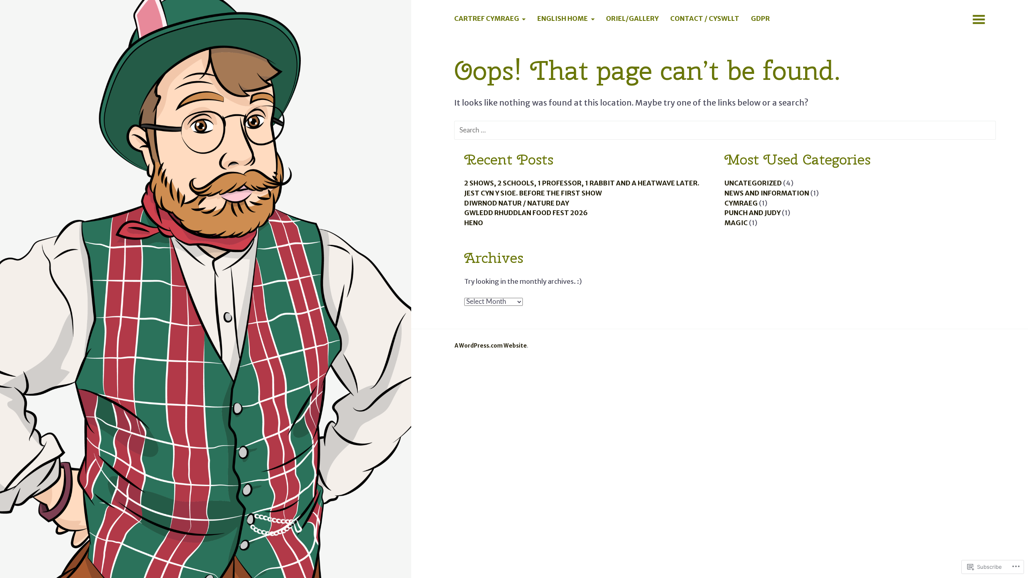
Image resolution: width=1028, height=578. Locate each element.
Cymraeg (741, 203)
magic (736, 223)
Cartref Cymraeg (486, 18)
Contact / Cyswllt (704, 18)
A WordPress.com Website (491, 345)
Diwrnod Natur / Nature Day (516, 203)
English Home (562, 18)
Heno (473, 223)
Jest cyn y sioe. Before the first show (533, 193)
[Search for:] (725, 129)
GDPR (760, 18)
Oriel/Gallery (632, 18)
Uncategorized (753, 183)
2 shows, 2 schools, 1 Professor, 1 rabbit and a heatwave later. (582, 183)
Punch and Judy (752, 213)
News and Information (766, 193)
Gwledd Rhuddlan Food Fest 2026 (526, 213)
